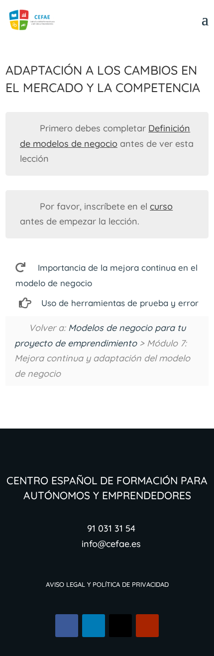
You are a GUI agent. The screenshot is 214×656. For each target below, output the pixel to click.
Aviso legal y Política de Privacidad (107, 583)
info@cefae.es (111, 543)
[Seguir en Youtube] (147, 625)
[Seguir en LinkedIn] (93, 625)
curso (161, 206)
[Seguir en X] (120, 625)
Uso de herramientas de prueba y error (120, 303)
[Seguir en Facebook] (66, 625)
